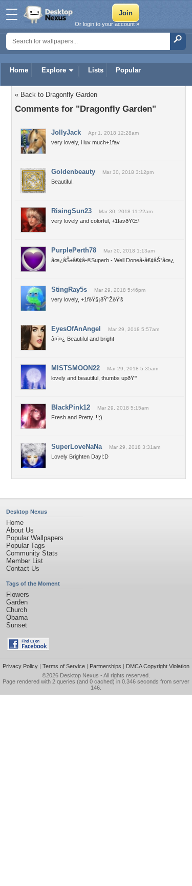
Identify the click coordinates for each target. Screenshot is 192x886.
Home (19, 70)
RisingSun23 (71, 211)
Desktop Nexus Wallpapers (49, 14)
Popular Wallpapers (34, 538)
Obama (17, 617)
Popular (128, 70)
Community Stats (32, 553)
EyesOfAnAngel (76, 329)
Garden (17, 602)
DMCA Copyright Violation (157, 666)
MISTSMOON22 (75, 368)
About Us (20, 530)
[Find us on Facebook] (28, 648)
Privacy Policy (20, 666)
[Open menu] (12, 14)
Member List (24, 561)
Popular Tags (25, 545)
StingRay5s (69, 289)
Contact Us (22, 568)
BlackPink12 (70, 407)
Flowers (17, 594)
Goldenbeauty (73, 171)
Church (16, 610)
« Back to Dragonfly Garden (56, 94)
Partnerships (105, 666)
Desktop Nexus (79, 675)
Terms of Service (63, 666)
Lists (95, 70)
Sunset (16, 625)
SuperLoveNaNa (76, 446)
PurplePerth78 (73, 250)
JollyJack (66, 132)
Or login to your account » (107, 24)
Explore (53, 70)
